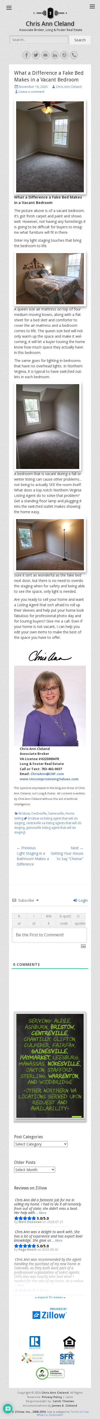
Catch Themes (63, 1401)
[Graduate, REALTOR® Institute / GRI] (32, 1357)
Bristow (24, 813)
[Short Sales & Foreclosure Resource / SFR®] (67, 1357)
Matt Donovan (30, 1222)
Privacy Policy (52, 1397)
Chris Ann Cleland (50, 23)
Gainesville (56, 813)
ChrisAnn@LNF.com (47, 773)
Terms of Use (79, 1412)
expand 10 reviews (50, 1297)
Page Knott (27, 1249)
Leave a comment (31, 91)
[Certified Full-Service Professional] (50, 1373)
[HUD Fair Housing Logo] (69, 1342)
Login (82, 900)
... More (41, 1213)
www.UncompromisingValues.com (49, 779)
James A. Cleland (64, 1405)
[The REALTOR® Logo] (34, 1342)
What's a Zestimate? (50, 1415)
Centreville (39, 813)
